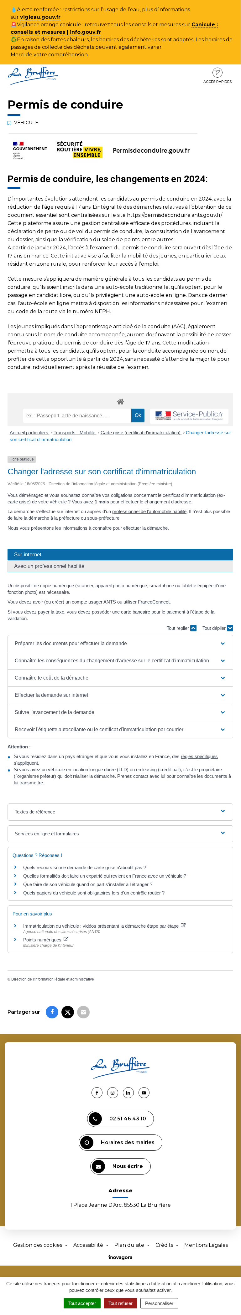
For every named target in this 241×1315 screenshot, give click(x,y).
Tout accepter (82, 1303)
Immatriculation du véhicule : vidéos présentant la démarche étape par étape (101, 926)
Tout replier (178, 628)
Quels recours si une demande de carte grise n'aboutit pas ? (84, 867)
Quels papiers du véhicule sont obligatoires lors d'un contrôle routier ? (94, 892)
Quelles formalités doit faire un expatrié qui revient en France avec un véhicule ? (104, 876)
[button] (120, 643)
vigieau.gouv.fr (40, 17)
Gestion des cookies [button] (37, 1245)
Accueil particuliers (30, 432)
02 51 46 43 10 (127, 1119)
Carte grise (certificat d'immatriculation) (141, 432)
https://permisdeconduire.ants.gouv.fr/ (174, 215)
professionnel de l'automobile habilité (149, 511)
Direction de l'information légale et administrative (52, 979)
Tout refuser (120, 1303)
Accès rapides (217, 81)
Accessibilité (88, 1245)
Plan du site (129, 1245)
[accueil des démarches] (120, 401)
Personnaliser (159, 1303)
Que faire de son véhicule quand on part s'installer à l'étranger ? (87, 884)
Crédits (164, 1245)
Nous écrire (128, 1166)
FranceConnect (154, 601)
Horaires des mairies (128, 1142)
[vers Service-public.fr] (189, 416)
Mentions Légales (206, 1245)
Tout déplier (214, 628)
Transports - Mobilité (75, 432)
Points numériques (43, 939)
